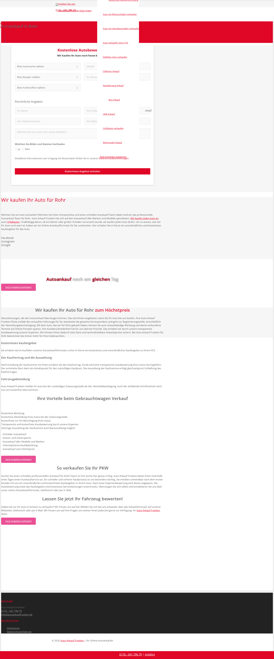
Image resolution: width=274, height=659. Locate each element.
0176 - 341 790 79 (130, 654)
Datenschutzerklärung (19, 631)
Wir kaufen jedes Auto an (144, 218)
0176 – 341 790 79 (11, 611)
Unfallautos (13, 222)
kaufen (18, 200)
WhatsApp (5, 23)
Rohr (60, 200)
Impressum (13, 628)
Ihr (30, 200)
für (50, 200)
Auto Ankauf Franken (148, 510)
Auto (40, 200)
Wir (5, 200)
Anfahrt (150, 654)
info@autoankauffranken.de (16, 614)
